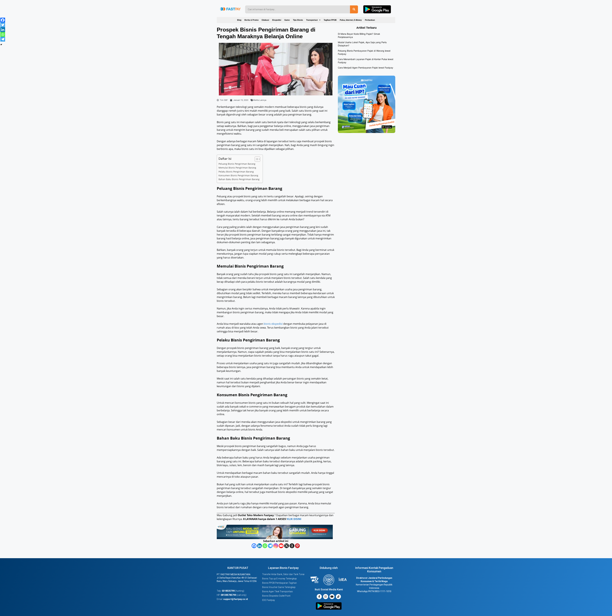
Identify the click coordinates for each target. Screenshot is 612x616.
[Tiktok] (338, 596)
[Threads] (292, 545)
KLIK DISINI (294, 519)
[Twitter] (2, 24)
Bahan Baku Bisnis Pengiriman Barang (239, 179)
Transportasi (312, 20)
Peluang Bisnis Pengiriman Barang (237, 163)
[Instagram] (275, 545)
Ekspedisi (276, 20)
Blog (239, 20)
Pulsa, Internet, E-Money (351, 20)
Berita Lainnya (260, 100)
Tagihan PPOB (330, 20)
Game (287, 20)
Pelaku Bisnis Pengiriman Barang (236, 171)
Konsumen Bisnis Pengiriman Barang (238, 175)
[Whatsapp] (264, 545)
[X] (286, 545)
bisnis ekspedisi (273, 324)
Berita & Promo (251, 20)
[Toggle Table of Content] (255, 159)
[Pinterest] (297, 545)
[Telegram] (270, 545)
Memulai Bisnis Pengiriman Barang (237, 167)
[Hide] (1, 44)
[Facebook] (254, 545)
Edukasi (265, 20)
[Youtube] (281, 545)
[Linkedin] (259, 545)
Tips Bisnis (298, 20)
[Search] (354, 9)
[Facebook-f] (319, 596)
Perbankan (370, 20)
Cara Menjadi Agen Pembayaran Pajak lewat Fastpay (365, 67)
